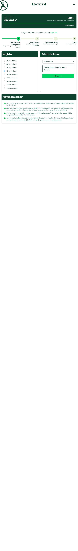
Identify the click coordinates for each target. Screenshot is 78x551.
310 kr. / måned (11, 85)
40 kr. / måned (11, 64)
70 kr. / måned (11, 68)
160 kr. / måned (11, 81)
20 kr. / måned (11, 61)
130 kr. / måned (11, 78)
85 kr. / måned (11, 71)
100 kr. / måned (11, 74)
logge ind (53, 33)
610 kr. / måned (11, 88)
